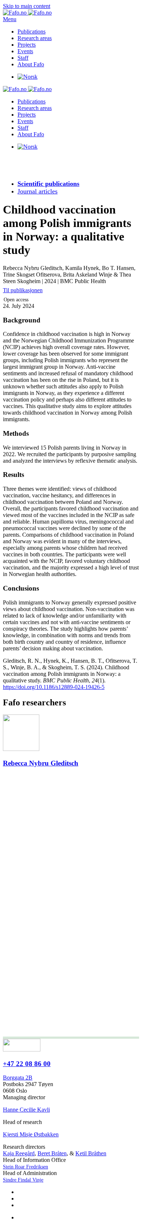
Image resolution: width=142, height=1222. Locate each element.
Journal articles (37, 191)
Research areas (34, 38)
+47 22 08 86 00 (27, 1064)
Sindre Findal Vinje (23, 1180)
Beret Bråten (52, 1153)
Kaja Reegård (19, 1153)
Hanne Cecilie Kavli (26, 1110)
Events (25, 51)
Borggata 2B (17, 1077)
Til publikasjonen (23, 290)
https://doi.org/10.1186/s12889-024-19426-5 (53, 687)
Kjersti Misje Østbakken (31, 1134)
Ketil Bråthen (90, 1153)
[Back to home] (27, 12)
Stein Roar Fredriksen (25, 1167)
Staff (22, 58)
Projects (26, 45)
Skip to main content (26, 6)
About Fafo (30, 64)
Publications (31, 31)
